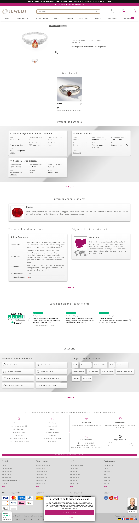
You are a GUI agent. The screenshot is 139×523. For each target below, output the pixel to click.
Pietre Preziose (22, 19)
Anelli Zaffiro (6, 477)
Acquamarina (108, 465)
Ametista (107, 480)
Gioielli (7, 19)
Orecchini (5, 484)
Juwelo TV (128, 19)
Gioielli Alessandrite (42, 471)
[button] (111, 11)
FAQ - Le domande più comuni (19, 441)
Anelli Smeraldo (7, 471)
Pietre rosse (87, 379)
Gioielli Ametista (41, 474)
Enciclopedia (112, 19)
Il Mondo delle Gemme (51, 438)
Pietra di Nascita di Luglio (125, 372)
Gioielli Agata (40, 468)
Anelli (112, 365)
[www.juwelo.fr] (123, 519)
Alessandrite (108, 471)
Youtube (111, 498)
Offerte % (97, 19)
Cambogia (77, 153)
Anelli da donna (122, 365)
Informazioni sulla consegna (18, 438)
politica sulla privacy (68, 508)
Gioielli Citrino (40, 484)
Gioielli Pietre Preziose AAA (11, 480)
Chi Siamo (52, 423)
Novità (56, 19)
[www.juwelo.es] (131, 519)
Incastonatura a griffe (119, 145)
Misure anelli (52, 441)
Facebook (106, 498)
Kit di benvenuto (19, 429)
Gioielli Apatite (41, 480)
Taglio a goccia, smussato (98, 146)
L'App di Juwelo (19, 435)
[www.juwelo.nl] (127, 519)
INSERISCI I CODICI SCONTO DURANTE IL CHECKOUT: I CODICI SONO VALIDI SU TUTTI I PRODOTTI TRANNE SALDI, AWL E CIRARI (69, 1)
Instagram (116, 498)
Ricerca (98, 11)
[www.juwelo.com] (135, 519)
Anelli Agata (74, 468)
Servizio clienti (86, 440)
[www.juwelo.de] (119, 519)
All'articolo (68, 187)
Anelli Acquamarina (76, 465)
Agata (106, 468)
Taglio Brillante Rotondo (16, 173)
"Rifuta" (69, 505)
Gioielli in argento (78, 372)
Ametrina (107, 477)
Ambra (106, 474)
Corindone (76, 379)
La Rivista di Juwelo (52, 432)
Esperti (52, 429)
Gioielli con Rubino (100, 365)
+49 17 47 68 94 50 (86, 443)
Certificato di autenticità (19, 426)
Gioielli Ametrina (41, 477)
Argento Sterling (16, 145)
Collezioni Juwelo (41, 19)
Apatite (106, 484)
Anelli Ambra (74, 471)
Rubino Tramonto (99, 139)
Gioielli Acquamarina (43, 465)
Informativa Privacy (30, 516)
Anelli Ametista (75, 474)
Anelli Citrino (74, 484)
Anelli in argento (93, 372)
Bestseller (69, 19)
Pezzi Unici (83, 19)
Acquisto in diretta (19, 432)
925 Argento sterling (37, 145)
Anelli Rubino (6, 474)
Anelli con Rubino (107, 372)
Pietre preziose (85, 365)
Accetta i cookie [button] (69, 512)
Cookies (42, 516)
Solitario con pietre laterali (17, 151)
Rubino (76, 139)
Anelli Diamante (7, 468)
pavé (31, 172)
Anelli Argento (74, 480)
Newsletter (52, 435)
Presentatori (52, 426)
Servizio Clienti (19, 423)
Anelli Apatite (74, 477)
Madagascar (53, 172)
